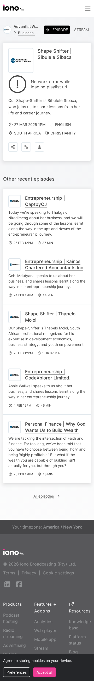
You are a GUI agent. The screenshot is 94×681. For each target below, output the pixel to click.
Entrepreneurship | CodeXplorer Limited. (47, 375)
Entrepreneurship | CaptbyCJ (45, 201)
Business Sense (29, 32)
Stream (81, 29)
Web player (45, 630)
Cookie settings (58, 572)
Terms (9, 572)
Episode (60, 29)
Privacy (29, 572)
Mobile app (45, 639)
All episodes (43, 496)
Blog (73, 651)
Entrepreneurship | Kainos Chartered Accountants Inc (54, 264)
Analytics (43, 621)
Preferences (17, 672)
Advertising (14, 645)
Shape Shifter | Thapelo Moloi (50, 317)
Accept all (44, 672)
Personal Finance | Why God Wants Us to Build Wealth (55, 427)
